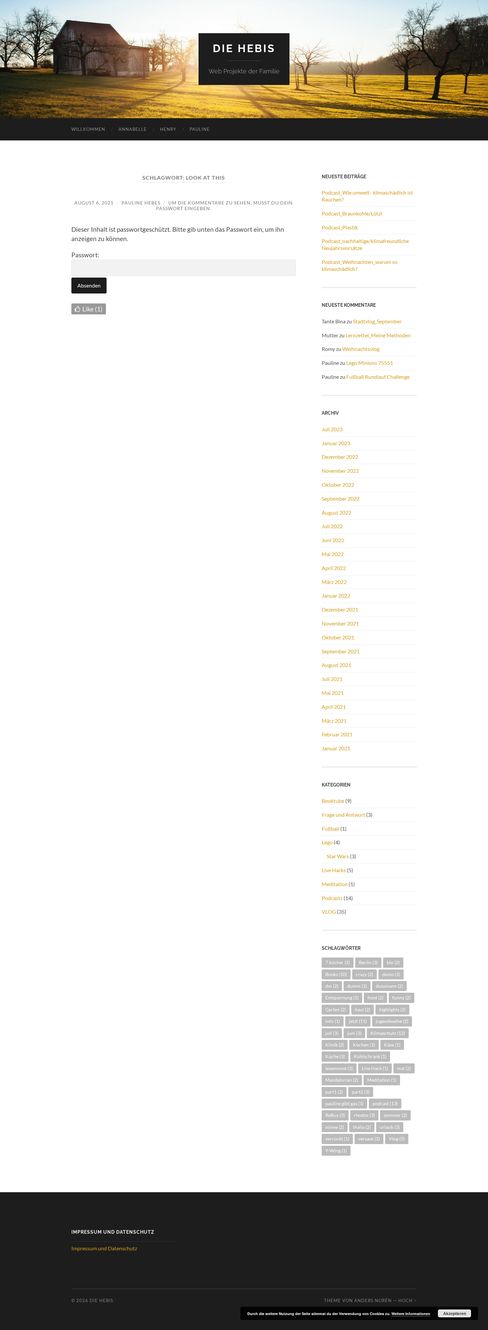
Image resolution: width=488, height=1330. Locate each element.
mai (404, 1068)
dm (331, 986)
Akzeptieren (454, 1313)
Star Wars (338, 856)
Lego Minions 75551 (369, 363)
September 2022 (341, 498)
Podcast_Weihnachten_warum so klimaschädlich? (359, 265)
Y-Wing (336, 1150)
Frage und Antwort (343, 814)
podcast (385, 1103)
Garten (335, 1009)
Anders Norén (373, 1300)
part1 (334, 1092)
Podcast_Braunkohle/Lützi (352, 213)
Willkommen (88, 129)
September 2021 (341, 651)
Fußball (330, 828)
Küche (335, 1056)
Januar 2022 (336, 595)
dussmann (389, 986)
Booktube (333, 800)
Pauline (200, 129)
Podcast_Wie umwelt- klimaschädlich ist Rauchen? (367, 196)
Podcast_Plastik (340, 227)
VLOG (329, 911)
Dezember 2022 (340, 457)
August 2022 (336, 512)
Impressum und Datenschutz (104, 1248)
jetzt (358, 1021)
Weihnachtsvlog (360, 349)
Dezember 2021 (340, 609)
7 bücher (337, 962)
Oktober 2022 (338, 484)
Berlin (368, 962)
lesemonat (339, 1068)
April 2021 (334, 707)
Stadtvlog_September (377, 321)
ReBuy (335, 1115)
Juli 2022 (332, 526)
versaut (369, 1138)
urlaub (390, 1127)
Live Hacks (334, 870)
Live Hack (375, 1068)
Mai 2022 (333, 554)
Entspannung (342, 997)
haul (362, 1009)
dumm (357, 986)
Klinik (334, 1044)
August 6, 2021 (94, 203)
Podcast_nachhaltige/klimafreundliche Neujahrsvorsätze (365, 244)
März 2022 (334, 582)
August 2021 (336, 665)
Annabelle (133, 129)
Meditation (335, 884)
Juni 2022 (333, 540)
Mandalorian (341, 1080)
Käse (392, 1044)
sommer (395, 1115)
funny (401, 997)
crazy (364, 974)
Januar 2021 (336, 748)
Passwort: (85, 255)
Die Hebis (244, 48)
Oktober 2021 (338, 637)
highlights (392, 1009)
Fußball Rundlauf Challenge (378, 377)
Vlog (397, 1138)
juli (331, 1033)
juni (354, 1033)
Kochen (364, 1044)
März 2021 (334, 720)
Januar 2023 (336, 443)
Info (332, 1021)
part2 (360, 1092)
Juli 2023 (332, 429)
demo (391, 974)
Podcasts (332, 898)
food (375, 997)
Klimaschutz (387, 1033)
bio (393, 962)
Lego (327, 842)
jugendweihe (392, 1021)
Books (336, 974)
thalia (362, 1127)
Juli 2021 (332, 679)
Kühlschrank (370, 1056)
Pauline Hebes (141, 203)
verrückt (337, 1138)
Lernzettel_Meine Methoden (378, 335)
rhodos (364, 1115)
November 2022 (340, 470)
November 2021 (340, 623)
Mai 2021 (333, 693)
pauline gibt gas (344, 1103)
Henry (168, 129)
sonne (334, 1127)
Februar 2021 (337, 734)
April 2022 (334, 568)
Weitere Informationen (410, 1313)
